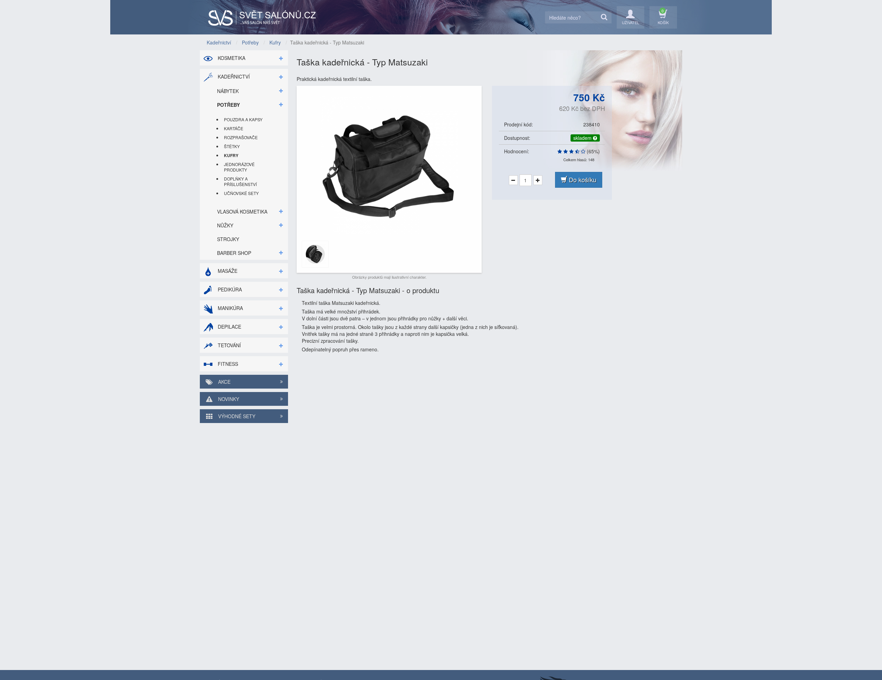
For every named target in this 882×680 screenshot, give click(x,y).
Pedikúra (229, 289)
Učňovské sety (241, 193)
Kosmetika (230, 57)
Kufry (231, 155)
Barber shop (234, 252)
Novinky (228, 398)
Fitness (227, 363)
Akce (223, 381)
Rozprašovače (241, 137)
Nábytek (228, 90)
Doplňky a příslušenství (240, 181)
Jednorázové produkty (239, 167)
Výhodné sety (236, 416)
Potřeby (228, 104)
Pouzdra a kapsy (243, 119)
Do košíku (581, 179)
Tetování (228, 345)
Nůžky (225, 225)
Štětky (232, 146)
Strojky (228, 239)
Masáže (226, 270)
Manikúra (229, 308)
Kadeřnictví (233, 76)
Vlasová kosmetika (242, 211)
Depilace (228, 326)
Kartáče (233, 128)
